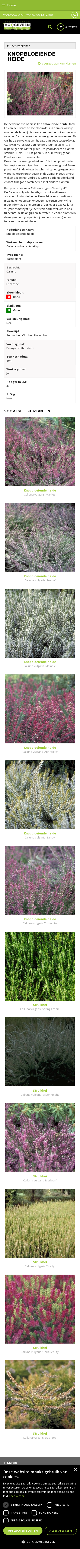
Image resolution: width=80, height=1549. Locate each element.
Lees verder (16, 1496)
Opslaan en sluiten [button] (23, 1530)
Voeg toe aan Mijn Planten (59, 63)
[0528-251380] (74, 15)
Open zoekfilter (19, 46)
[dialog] (40, 1507)
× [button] (75, 1469)
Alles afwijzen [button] (60, 1530)
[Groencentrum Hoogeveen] (17, 26)
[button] (40, 1541)
